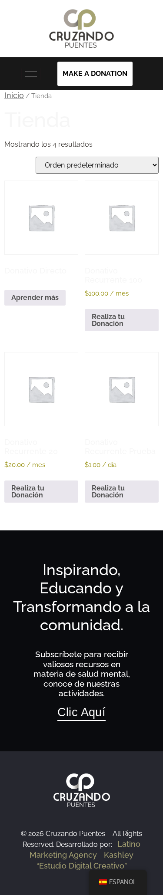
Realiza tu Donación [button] (108, 320)
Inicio (14, 95)
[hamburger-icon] (31, 74)
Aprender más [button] (35, 297)
